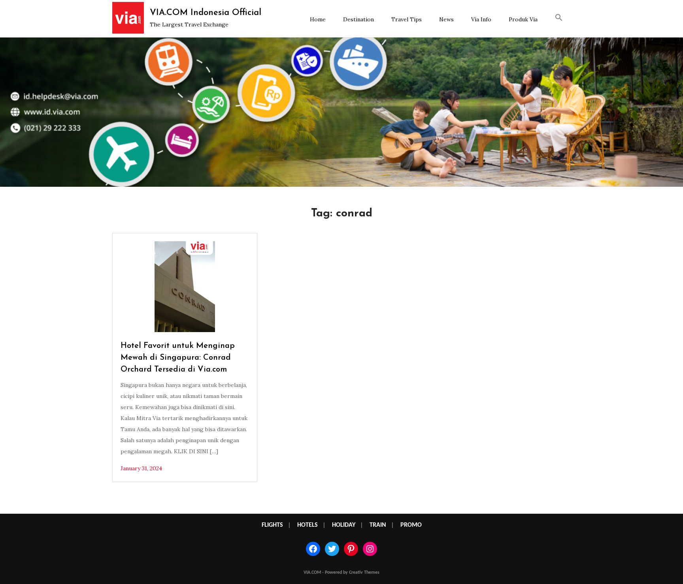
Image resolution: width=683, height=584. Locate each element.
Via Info (481, 19)
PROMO (411, 525)
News (446, 19)
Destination (358, 19)
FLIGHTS (272, 525)
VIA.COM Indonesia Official (205, 12)
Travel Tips (406, 19)
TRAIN (378, 525)
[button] (559, 18)
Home (318, 19)
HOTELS (307, 525)
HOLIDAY (343, 525)
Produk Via (523, 19)
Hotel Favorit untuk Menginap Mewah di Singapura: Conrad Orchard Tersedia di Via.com (178, 358)
